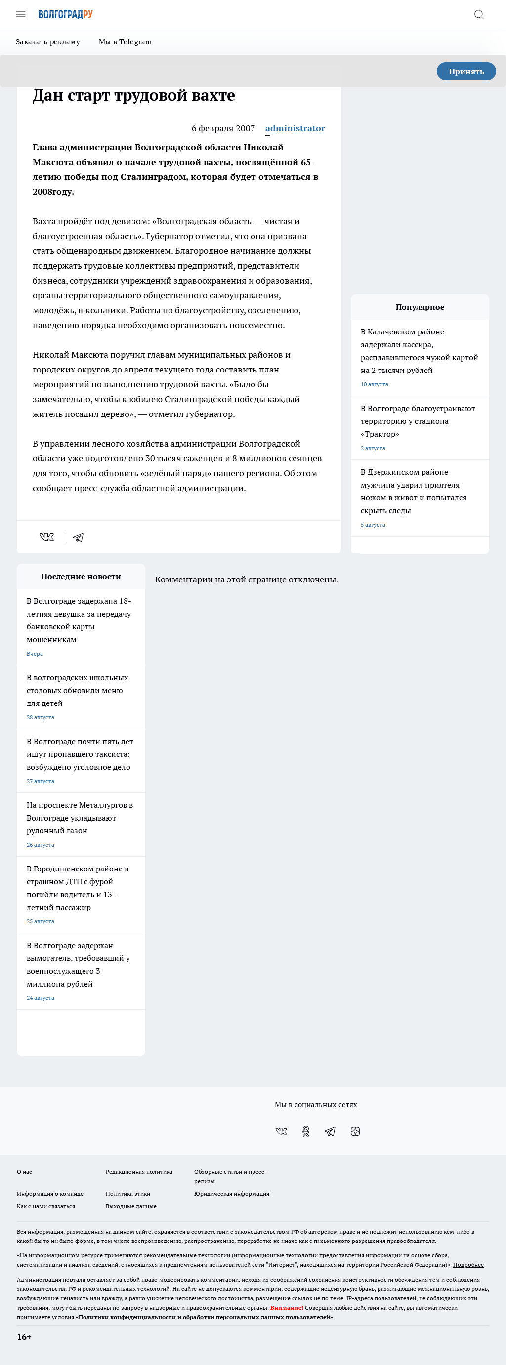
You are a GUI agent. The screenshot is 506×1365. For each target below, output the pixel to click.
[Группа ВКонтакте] (281, 1131)
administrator (295, 128)
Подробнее (468, 1264)
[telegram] (81, 537)
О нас (24, 1171)
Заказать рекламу (48, 41)
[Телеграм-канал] (330, 1131)
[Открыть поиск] (479, 14)
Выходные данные (131, 1206)
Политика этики (128, 1193)
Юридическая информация (231, 1193)
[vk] (47, 537)
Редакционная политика (139, 1171)
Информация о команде (50, 1193)
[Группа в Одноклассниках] (306, 1131)
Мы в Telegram (125, 41)
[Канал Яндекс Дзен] (355, 1131)
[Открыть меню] (21, 14)
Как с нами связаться (46, 1206)
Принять (466, 71)
